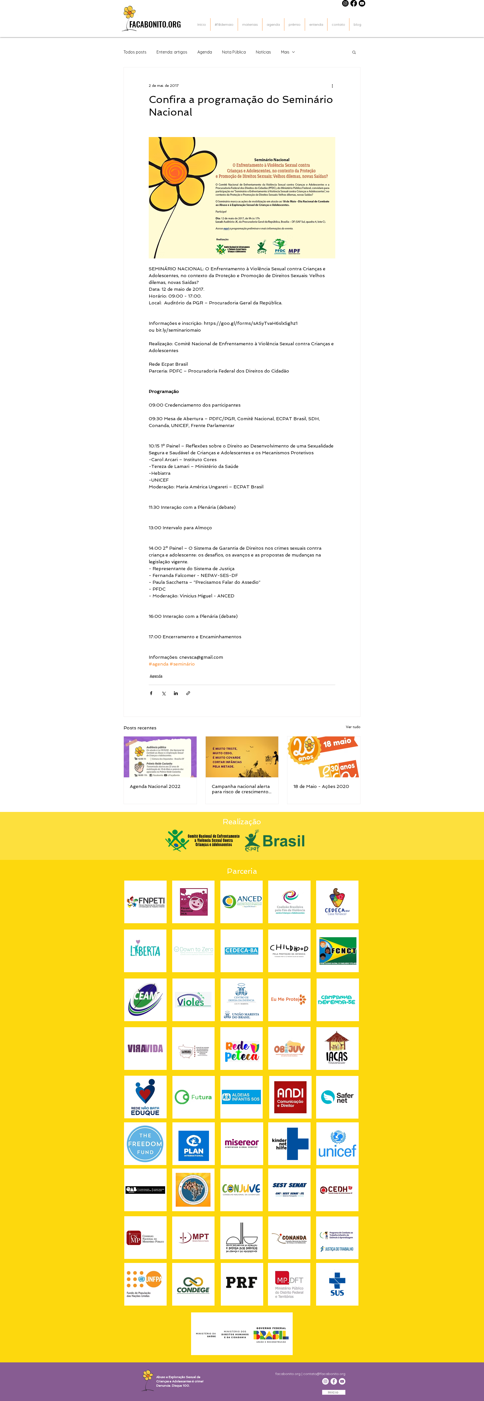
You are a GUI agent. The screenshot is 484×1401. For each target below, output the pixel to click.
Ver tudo (353, 727)
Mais (285, 52)
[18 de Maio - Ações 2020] (323, 756)
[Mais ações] (332, 86)
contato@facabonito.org (324, 1373)
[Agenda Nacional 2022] (160, 756)
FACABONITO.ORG (155, 24)
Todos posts (135, 52)
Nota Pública (234, 52)
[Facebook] (353, 3)
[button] (354, 52)
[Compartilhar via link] (188, 693)
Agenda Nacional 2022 (155, 786)
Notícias (263, 52)
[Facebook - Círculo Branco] (333, 1381)
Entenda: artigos (172, 52)
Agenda (204, 52)
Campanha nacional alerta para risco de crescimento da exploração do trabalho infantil (241, 789)
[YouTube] (342, 1381)
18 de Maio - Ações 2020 (321, 786)
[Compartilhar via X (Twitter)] (163, 693)
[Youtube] (362, 3)
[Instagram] (345, 3)
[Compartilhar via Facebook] (151, 693)
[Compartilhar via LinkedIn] (175, 693)
